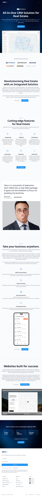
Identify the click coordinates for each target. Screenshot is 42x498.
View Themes (16, 384)
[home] (5, 2)
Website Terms (31, 494)
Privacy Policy (38, 494)
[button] (39, 2)
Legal (26, 494)
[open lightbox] (21, 215)
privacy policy (15, 467)
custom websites (21, 21)
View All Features (21, 167)
